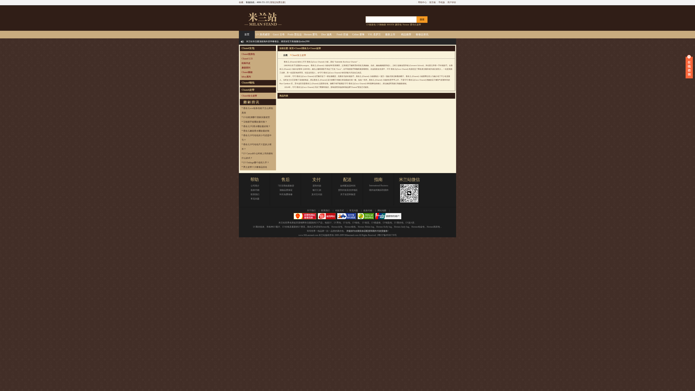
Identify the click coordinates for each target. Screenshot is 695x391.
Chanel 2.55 (247, 58)
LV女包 (346, 222)
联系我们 (255, 194)
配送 (347, 179)
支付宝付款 (316, 194)
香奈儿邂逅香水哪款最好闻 (256, 131)
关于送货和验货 (347, 194)
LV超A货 (410, 222)
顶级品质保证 (285, 190)
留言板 (432, 2)
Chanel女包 (248, 48)
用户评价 (451, 2)
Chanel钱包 (248, 82)
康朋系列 (246, 67)
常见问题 (255, 198)
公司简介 (255, 185)
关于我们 (311, 210)
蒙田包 (398, 24)
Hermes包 (324, 227)
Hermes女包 (336, 227)
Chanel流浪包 (248, 54)
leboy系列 (246, 76)
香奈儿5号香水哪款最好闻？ (256, 126)
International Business (378, 185)
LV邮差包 (371, 24)
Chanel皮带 (248, 90)
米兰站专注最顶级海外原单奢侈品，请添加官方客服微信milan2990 (277, 41)
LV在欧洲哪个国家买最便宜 (256, 117)
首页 (291, 48)
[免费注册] (280, 2)
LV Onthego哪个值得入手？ (256, 162)
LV (330, 222)
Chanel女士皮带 (249, 95)
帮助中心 (422, 2)
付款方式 (339, 210)
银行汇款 (317, 190)
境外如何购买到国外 (379, 190)
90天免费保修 (285, 194)
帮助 (254, 179)
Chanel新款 (247, 72)
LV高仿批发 (258, 227)
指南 (378, 179)
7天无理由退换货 (286, 185)
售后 (285, 179)
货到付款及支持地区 (348, 190)
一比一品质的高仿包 (334, 231)
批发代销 (255, 190)
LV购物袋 (381, 24)
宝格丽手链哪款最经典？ (255, 122)
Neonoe (406, 24)
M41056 (390, 24)
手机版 (441, 2)
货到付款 (317, 185)
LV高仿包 (398, 222)
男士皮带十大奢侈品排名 (255, 167)
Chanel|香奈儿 (302, 48)
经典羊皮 (246, 63)
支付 (316, 179)
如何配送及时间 (347, 185)
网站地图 (382, 210)
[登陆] (272, 2)
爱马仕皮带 (415, 24)
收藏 (241, 2)
